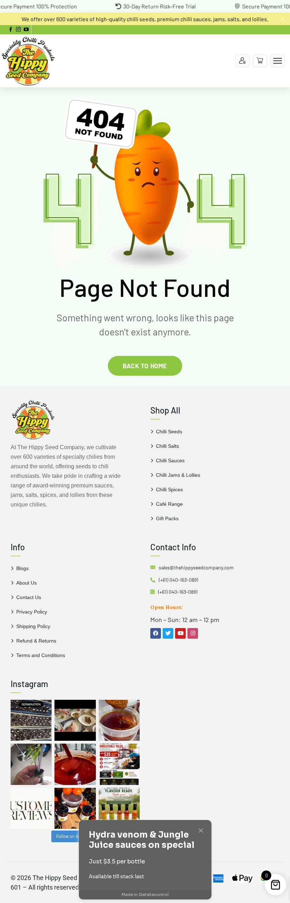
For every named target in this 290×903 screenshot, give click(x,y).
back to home (145, 366)
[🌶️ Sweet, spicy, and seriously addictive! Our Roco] (74, 808)
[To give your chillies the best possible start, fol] (31, 764)
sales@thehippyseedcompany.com (196, 567)
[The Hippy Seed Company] (28, 60)
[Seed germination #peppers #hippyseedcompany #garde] (31, 720)
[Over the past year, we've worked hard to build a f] (119, 764)
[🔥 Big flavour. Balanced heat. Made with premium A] (119, 720)
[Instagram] (192, 633)
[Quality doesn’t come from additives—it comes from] (74, 764)
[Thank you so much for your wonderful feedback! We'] (31, 808)
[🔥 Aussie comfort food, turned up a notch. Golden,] (74, 720)
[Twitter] (168, 633)
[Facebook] (155, 633)
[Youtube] (180, 633)
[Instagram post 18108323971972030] (119, 808)
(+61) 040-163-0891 (178, 580)
